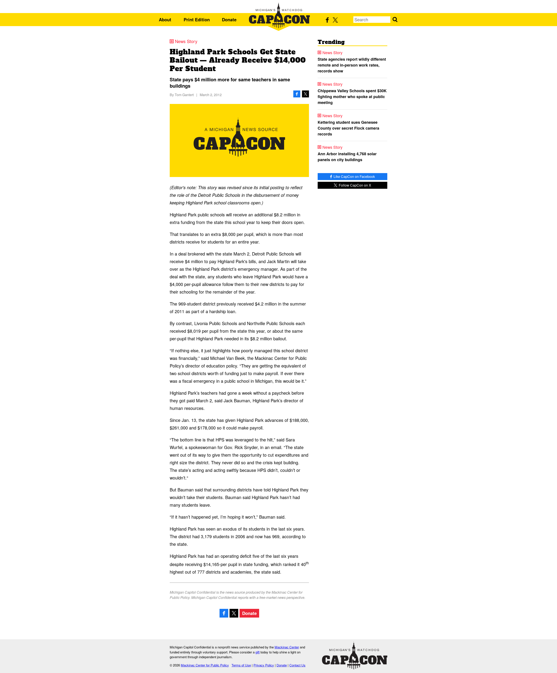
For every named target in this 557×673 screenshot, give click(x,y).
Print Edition (197, 19)
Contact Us (297, 665)
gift (257, 652)
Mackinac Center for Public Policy (205, 665)
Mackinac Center (287, 647)
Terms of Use (241, 665)
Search (395, 19)
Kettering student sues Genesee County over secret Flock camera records (348, 128)
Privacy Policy (263, 665)
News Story (186, 41)
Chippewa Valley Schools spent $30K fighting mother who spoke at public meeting (352, 96)
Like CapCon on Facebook (354, 176)
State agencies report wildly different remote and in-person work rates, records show (352, 65)
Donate (229, 19)
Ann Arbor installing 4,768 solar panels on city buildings (347, 156)
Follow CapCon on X (354, 185)
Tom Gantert (184, 94)
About (165, 19)
